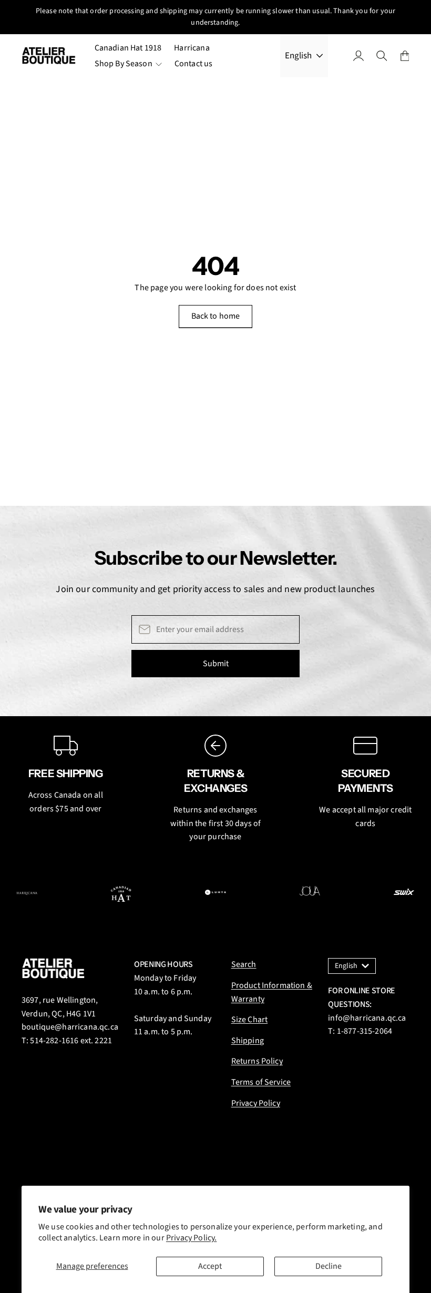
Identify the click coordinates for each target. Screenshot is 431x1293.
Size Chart (249, 1019)
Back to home (215, 316)
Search (243, 964)
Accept (210, 1266)
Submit (216, 663)
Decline (328, 1266)
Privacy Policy (255, 1103)
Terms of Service (261, 1082)
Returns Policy (257, 1061)
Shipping (247, 1040)
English (298, 55)
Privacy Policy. (191, 1238)
